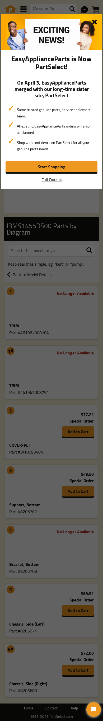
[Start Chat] (93, 709)
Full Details (51, 180)
